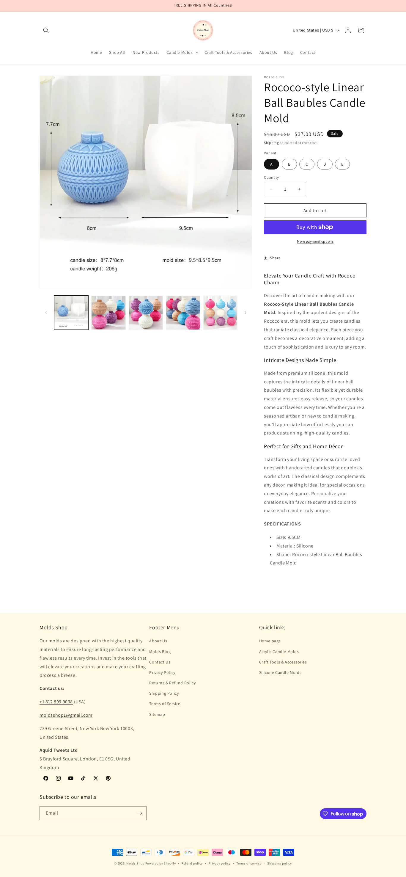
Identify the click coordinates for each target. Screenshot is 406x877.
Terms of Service (164, 703)
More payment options (315, 241)
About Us (158, 641)
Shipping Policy (164, 693)
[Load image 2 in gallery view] (108, 313)
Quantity (271, 177)
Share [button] (275, 258)
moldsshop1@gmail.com (66, 715)
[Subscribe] (139, 813)
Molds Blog (160, 651)
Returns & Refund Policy (172, 682)
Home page (270, 641)
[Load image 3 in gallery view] (146, 313)
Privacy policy (220, 863)
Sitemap (157, 714)
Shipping (271, 142)
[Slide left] (46, 312)
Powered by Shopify (160, 863)
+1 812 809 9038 (56, 702)
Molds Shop (135, 863)
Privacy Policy (162, 672)
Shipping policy (279, 863)
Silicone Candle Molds (280, 672)
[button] (46, 30)
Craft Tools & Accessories (283, 662)
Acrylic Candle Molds (279, 651)
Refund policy (192, 863)
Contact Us (159, 662)
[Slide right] (245, 312)
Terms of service (248, 863)
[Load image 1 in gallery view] (71, 313)
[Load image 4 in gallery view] (183, 313)
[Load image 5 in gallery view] (220, 313)
